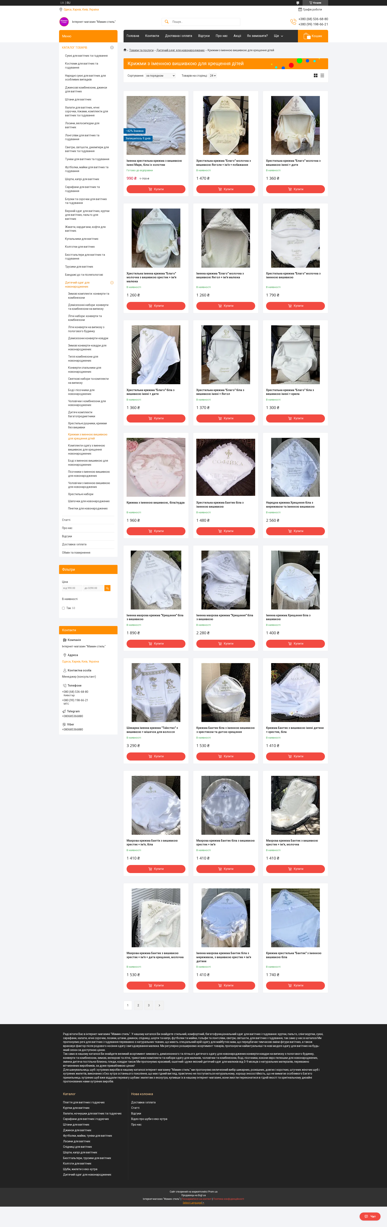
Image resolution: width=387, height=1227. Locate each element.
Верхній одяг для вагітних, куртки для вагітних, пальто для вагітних (87, 214)
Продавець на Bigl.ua (193, 1195)
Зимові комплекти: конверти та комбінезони (88, 295)
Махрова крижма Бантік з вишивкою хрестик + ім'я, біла (152, 842)
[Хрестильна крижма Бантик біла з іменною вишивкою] (225, 467)
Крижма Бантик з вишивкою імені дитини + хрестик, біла (295, 729)
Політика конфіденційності (228, 1199)
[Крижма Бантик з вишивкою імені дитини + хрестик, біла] (295, 692)
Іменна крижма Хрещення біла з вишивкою (288, 617)
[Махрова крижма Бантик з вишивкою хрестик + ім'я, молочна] (295, 805)
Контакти (152, 36)
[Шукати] (167, 22)
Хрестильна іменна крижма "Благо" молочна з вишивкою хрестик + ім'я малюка (151, 277)
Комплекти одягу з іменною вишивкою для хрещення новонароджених (86, 449)
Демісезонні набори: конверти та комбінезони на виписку (88, 307)
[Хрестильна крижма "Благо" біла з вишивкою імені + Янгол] (225, 354)
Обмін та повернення (76, 552)
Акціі (237, 36)
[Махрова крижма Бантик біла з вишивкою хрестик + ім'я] (225, 805)
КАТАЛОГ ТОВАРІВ (74, 47)
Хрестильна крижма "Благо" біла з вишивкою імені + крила (290, 392)
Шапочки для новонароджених (89, 501)
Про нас (222, 36)
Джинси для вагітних (77, 1130)
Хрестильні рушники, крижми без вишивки (87, 425)
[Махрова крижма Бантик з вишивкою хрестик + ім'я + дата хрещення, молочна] (156, 917)
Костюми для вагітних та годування (81, 65)
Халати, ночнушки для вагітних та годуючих (92, 1113)
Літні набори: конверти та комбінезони (85, 318)
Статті (66, 520)
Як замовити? (257, 36)
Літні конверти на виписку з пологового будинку (86, 329)
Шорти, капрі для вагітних (82, 179)
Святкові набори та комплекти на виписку (88, 380)
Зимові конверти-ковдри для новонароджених (87, 347)
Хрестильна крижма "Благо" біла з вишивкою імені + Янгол (220, 392)
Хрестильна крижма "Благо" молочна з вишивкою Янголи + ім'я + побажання (223, 162)
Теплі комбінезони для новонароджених (83, 358)
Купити (159, 189)
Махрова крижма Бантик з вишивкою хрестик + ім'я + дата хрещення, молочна (155, 955)
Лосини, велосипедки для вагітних (82, 125)
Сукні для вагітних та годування (86, 55)
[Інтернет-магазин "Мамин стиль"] (64, 22)
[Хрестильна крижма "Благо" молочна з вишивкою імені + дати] (295, 125)
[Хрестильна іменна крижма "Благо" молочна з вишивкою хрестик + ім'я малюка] (156, 238)
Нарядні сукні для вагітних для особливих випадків (85, 77)
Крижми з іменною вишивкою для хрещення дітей (87, 436)
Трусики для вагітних (79, 266)
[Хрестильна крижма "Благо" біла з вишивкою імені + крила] (295, 354)
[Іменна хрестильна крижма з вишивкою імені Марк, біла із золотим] (156, 125)
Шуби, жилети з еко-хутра (80, 1169)
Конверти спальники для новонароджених (84, 369)
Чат (373, 1216)
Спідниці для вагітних (77, 1146)
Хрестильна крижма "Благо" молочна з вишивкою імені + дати (293, 162)
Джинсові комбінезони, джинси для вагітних (86, 89)
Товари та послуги (141, 50)
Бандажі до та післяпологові (84, 274)
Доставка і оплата (178, 36)
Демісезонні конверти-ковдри (88, 338)
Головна (133, 36)
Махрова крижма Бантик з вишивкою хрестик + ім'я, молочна (292, 842)
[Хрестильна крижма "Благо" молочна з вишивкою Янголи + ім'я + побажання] (225, 125)
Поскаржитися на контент (196, 1199)
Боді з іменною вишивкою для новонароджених (88, 462)
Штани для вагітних (78, 99)
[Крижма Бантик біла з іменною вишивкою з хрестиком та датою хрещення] (225, 692)
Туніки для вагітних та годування (87, 159)
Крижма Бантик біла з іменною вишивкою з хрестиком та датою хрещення (225, 729)
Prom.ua (212, 1191)
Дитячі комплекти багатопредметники (81, 414)
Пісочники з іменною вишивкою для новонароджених (89, 473)
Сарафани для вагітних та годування (82, 189)
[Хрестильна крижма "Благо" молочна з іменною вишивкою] (295, 238)
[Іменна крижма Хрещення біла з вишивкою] (295, 580)
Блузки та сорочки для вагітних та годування (86, 201)
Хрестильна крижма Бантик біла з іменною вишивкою (220, 504)
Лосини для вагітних (76, 1141)
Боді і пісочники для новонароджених (81, 392)
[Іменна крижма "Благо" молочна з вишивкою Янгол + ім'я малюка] (225, 238)
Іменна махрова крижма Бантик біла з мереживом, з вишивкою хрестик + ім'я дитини (223, 957)
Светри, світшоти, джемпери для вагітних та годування (87, 149)
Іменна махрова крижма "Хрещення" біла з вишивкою (155, 617)
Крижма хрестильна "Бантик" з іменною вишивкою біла (293, 955)
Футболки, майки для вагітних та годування (86, 169)
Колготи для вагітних (77, 1163)
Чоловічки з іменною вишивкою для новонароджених (89, 485)
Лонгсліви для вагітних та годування (82, 137)
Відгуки (204, 36)
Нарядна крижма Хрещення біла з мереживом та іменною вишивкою (290, 504)
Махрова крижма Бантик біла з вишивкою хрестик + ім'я (225, 842)
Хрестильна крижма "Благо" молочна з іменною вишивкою (293, 275)
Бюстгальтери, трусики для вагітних (87, 1158)
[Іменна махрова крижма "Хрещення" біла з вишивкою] (156, 580)
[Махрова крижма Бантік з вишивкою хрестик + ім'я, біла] (156, 805)
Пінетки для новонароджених (88, 508)
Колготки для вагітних (80, 246)
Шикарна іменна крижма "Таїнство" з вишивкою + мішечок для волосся (152, 729)
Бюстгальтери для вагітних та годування (85, 256)
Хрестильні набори (80, 494)
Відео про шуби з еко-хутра (149, 1119)
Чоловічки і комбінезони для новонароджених (87, 403)
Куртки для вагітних (76, 1107)
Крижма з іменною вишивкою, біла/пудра (156, 502)
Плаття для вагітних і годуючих (84, 1102)
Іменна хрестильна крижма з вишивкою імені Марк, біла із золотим (154, 162)
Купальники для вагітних (81, 238)
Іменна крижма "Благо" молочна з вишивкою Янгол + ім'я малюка (220, 275)
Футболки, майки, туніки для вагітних (87, 1135)
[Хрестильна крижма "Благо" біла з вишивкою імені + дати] (156, 354)
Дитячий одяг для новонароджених (180, 50)
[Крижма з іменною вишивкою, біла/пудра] (156, 467)
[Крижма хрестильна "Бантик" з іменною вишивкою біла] (295, 917)
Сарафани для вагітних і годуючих (86, 1119)
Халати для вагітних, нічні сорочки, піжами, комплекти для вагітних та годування (86, 111)
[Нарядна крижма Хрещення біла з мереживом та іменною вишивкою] (295, 467)
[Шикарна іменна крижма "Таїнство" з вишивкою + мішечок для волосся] (156, 692)
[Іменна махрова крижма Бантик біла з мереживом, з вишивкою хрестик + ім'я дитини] (225, 917)
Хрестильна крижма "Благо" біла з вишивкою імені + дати (151, 392)
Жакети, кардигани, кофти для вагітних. (85, 229)
